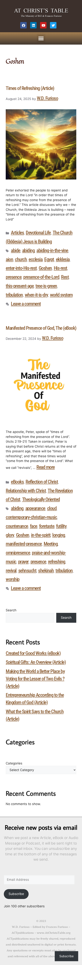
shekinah (46, 570)
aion (9, 259)
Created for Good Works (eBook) (33, 653)
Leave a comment (26, 304)
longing (58, 535)
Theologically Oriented (41, 499)
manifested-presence (24, 544)
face (33, 526)
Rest (65, 277)
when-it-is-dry (36, 295)
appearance (35, 508)
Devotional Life (38, 232)
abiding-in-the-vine (52, 250)
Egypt (49, 259)
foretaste (46, 526)
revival (11, 570)
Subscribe (16, 894)
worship (12, 579)
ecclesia (35, 259)
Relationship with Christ (26, 491)
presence (13, 277)
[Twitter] (53, 25)
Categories (14, 763)
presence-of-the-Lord (41, 277)
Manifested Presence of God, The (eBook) (41, 328)
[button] (41, 38)
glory (10, 535)
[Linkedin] (33, 25)
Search (11, 610)
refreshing (56, 561)
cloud (52, 508)
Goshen (45, 268)
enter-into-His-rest (21, 268)
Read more (45, 467)
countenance (17, 526)
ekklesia (63, 259)
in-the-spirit (41, 535)
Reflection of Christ (42, 482)
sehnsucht (27, 570)
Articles (17, 232)
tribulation (14, 295)
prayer (23, 561)
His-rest (60, 268)
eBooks (17, 482)
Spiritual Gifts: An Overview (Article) (36, 662)
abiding (28, 250)
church (21, 259)
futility (61, 526)
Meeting (51, 544)
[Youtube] (43, 25)
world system (61, 295)
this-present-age (20, 286)
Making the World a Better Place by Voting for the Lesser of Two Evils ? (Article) (35, 678)
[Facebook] (23, 25)
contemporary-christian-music (31, 517)
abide (15, 250)
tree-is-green (46, 286)
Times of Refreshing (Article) (30, 88)
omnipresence (18, 553)
